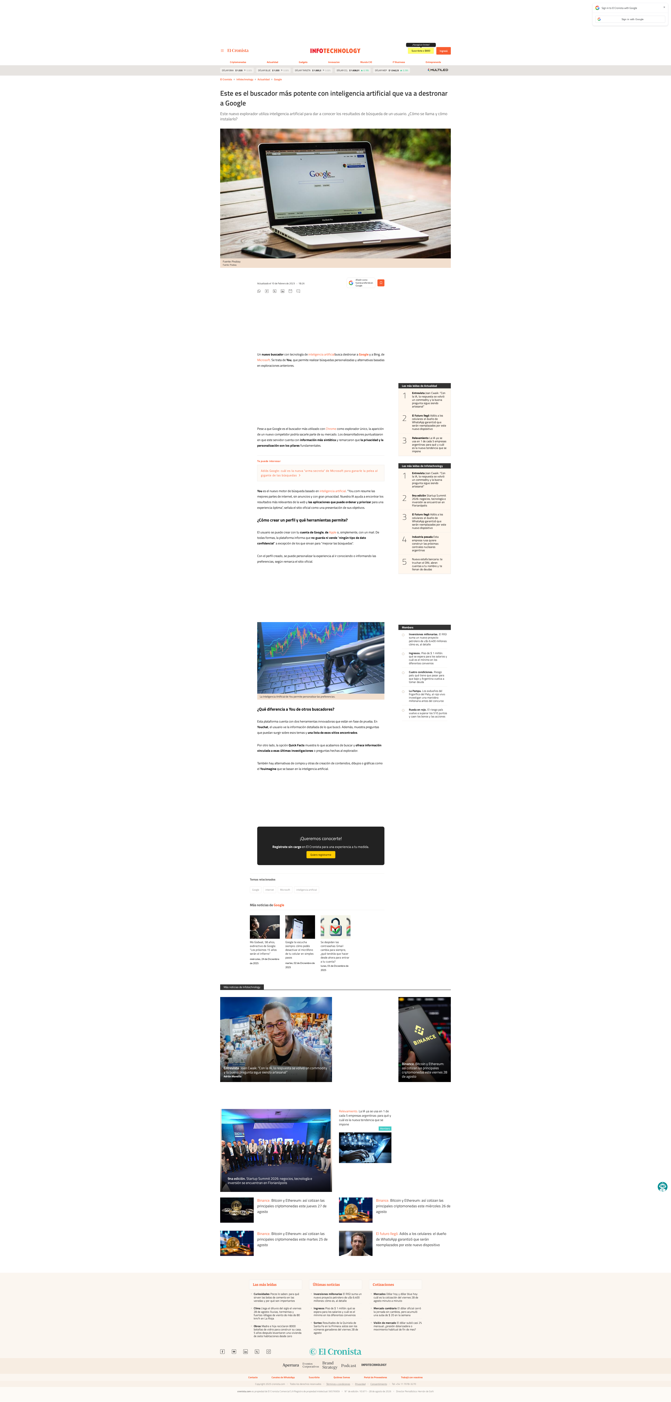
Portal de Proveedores (375, 1377)
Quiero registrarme (320, 855)
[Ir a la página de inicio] (238, 50)
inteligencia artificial (321, 354)
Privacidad (360, 1384)
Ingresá (444, 51)
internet (269, 890)
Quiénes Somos (342, 1377)
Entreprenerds (433, 62)
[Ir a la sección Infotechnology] (336, 50)
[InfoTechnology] (374, 1366)
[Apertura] (291, 1366)
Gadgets (303, 62)
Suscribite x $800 (421, 50)
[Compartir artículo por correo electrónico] (290, 291)
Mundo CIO (366, 62)
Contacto (253, 1377)
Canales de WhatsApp (283, 1377)
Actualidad (272, 62)
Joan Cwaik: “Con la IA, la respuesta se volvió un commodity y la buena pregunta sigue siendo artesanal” (428, 399)
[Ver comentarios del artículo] (298, 291)
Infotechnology (244, 79)
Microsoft (263, 360)
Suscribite (314, 1377)
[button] (663, 1187)
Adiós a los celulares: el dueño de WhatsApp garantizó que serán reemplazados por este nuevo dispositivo (429, 422)
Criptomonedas (238, 62)
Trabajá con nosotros (412, 1377)
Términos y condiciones (338, 1384)
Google (278, 79)
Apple (332, 532)
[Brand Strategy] (330, 1366)
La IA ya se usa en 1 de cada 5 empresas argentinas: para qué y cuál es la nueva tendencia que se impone (429, 444)
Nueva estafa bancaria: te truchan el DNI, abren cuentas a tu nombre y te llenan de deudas (427, 564)
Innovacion (334, 62)
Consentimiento (378, 1384)
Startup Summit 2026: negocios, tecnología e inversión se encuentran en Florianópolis (429, 500)
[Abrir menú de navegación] (222, 51)
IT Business (399, 62)
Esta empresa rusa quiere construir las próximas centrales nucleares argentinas (425, 543)
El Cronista (226, 79)
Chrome (331, 428)
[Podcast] (348, 1366)
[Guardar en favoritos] (380, 282)
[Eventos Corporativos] (310, 1366)
